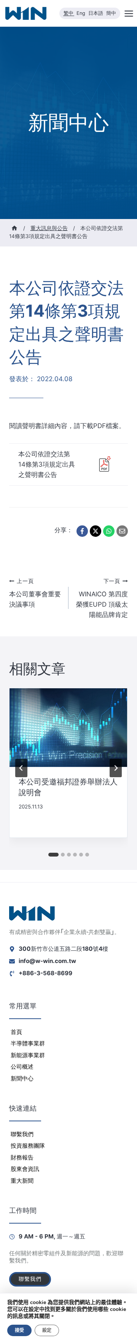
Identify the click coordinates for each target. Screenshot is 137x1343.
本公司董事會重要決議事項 (35, 593)
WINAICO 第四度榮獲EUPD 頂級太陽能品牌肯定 (102, 598)
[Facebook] (82, 531)
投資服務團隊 (28, 1145)
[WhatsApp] (109, 531)
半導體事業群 (28, 1043)
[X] (95, 531)
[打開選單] (128, 13)
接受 (19, 1330)
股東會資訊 (25, 1168)
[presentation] (68, 727)
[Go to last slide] (21, 768)
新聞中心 (22, 1078)
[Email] (122, 531)
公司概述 (22, 1066)
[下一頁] (116, 768)
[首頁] (14, 228)
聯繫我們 (22, 1134)
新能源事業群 (28, 1055)
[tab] (53, 855)
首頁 (16, 1031)
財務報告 (22, 1157)
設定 (46, 1330)
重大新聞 (22, 1180)
